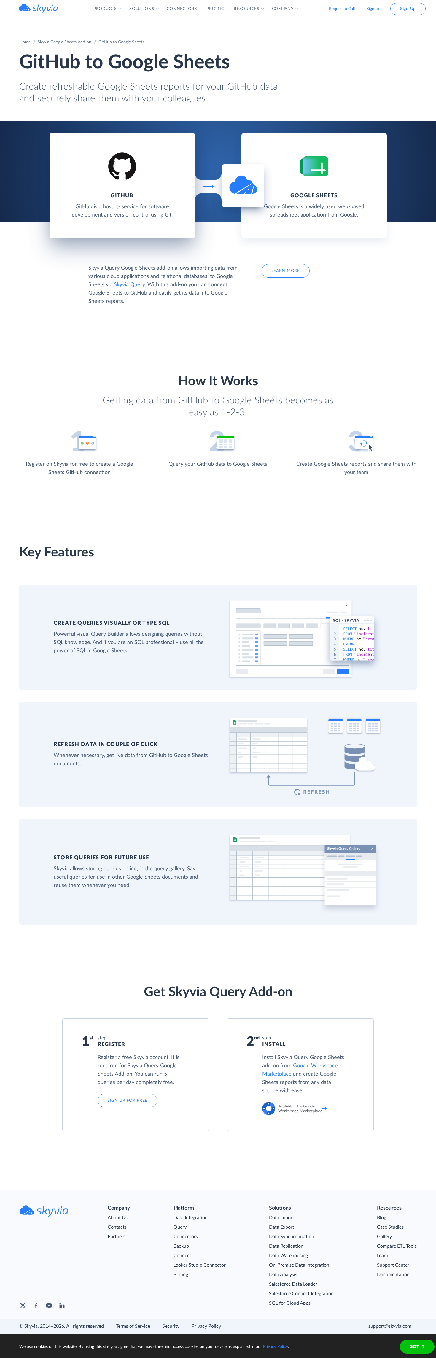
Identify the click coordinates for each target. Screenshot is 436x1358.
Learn (382, 1255)
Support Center (393, 1265)
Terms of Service (133, 1326)
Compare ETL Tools (397, 1246)
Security (170, 1326)
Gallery (384, 1236)
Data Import (281, 1217)
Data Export (281, 1227)
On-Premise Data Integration (299, 1265)
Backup (181, 1246)
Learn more (285, 271)
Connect (182, 1255)
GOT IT (417, 1347)
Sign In (373, 9)
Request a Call (342, 9)
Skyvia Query (129, 284)
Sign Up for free (127, 1100)
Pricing (181, 1274)
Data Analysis (283, 1274)
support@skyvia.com (389, 1326)
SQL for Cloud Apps (290, 1303)
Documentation (393, 1274)
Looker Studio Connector (200, 1265)
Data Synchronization (291, 1236)
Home (25, 42)
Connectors (186, 1236)
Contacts (117, 1227)
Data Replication (286, 1246)
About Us (118, 1217)
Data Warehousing (288, 1255)
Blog (381, 1217)
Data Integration (191, 1217)
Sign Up (408, 9)
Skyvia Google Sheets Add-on (64, 42)
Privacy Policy (206, 1326)
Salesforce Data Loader (293, 1284)
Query (180, 1227)
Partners (116, 1236)
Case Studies (390, 1227)
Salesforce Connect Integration (301, 1293)
